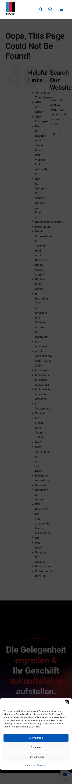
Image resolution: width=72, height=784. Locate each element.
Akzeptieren (36, 737)
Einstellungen (36, 756)
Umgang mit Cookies (34, 765)
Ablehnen (36, 747)
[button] (67, 702)
